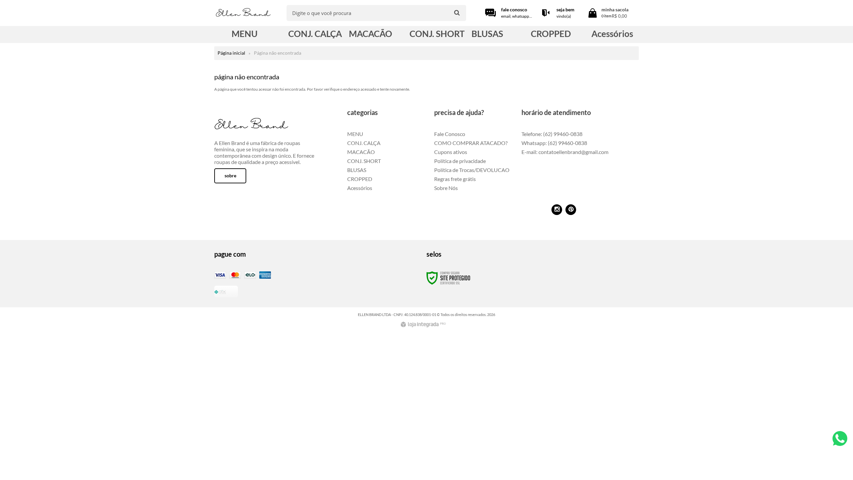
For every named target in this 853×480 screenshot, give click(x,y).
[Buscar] (456, 12)
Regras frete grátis (455, 179)
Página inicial (231, 53)
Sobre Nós (446, 188)
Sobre (230, 175)
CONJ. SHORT (364, 161)
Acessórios (359, 188)
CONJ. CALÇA (364, 143)
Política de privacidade (460, 161)
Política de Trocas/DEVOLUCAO (471, 170)
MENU (355, 134)
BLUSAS (356, 170)
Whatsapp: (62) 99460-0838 (554, 143)
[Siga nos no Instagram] (556, 209)
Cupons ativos (450, 152)
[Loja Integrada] (424, 324)
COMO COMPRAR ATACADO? (470, 143)
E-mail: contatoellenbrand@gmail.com (564, 152)
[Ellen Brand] (243, 13)
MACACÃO (361, 152)
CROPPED (359, 179)
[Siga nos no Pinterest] (570, 209)
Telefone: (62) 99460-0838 (551, 134)
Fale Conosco (449, 134)
